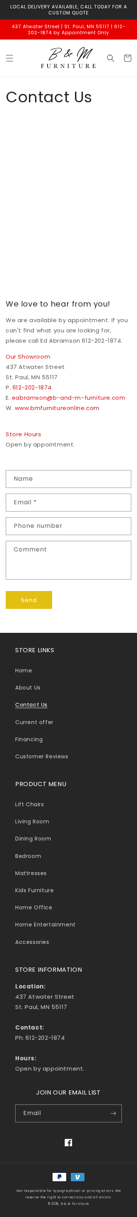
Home (23, 670)
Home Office (34, 907)
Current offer (34, 722)
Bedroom (28, 856)
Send (29, 600)
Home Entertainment (45, 924)
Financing (29, 739)
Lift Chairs (29, 804)
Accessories (32, 942)
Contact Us (31, 705)
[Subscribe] (113, 1113)
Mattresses (31, 873)
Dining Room (33, 838)
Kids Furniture (34, 890)
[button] (9, 58)
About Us (28, 687)
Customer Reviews (41, 756)
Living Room (32, 821)
